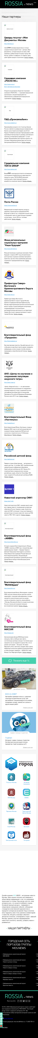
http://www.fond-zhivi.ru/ (11, 542)
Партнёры (5, 1027)
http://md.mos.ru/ (9, 44)
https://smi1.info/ (9, 501)
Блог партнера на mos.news (12, 87)
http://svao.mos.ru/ (9, 294)
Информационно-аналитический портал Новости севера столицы (14, 967)
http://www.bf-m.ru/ (9, 588)
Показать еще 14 (21, 660)
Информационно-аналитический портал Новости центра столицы (14, 961)
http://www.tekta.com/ (10, 169)
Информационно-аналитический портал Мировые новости (14, 978)
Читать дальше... (29, 57)
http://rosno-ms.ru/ (9, 84)
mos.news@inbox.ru (19, 1021)
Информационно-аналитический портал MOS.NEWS (14, 955)
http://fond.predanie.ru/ (10, 341)
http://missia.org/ (9, 633)
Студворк (8, 738)
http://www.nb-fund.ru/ (10, 249)
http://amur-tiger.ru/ (9, 382)
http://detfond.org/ (9, 459)
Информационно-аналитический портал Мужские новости (14, 984)
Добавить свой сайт (28, 707)
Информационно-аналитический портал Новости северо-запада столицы (14, 972)
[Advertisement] (19, 873)
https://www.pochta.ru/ (10, 205)
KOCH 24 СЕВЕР (11, 694)
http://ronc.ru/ (8, 435)
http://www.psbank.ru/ (10, 123)
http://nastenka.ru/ (9, 423)
